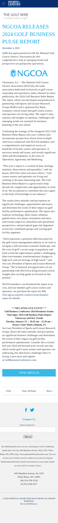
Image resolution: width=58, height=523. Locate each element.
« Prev (8, 391)
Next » (49, 391)
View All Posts (29, 391)
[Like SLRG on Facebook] (25, 410)
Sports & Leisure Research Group (26, 498)
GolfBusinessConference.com (20, 360)
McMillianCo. (32, 504)
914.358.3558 (31, 480)
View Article (29, 372)
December (7, 48)
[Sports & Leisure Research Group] (29, 3)
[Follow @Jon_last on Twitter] (32, 410)
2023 (17, 48)
